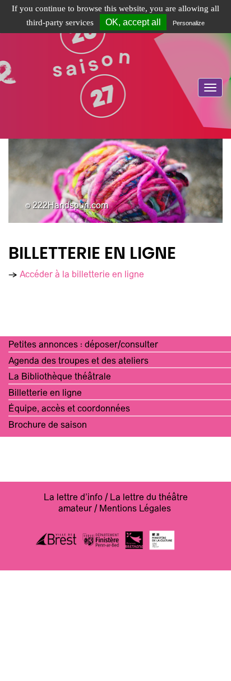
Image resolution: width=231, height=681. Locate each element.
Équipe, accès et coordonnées (69, 409)
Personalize (189, 23)
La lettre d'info (73, 497)
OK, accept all (133, 22)
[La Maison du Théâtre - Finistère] (115, 115)
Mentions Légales (135, 509)
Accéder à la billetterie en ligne (82, 275)
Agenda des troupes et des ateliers (78, 361)
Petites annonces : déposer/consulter (83, 345)
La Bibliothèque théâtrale (59, 377)
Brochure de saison (47, 425)
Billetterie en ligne (45, 393)
